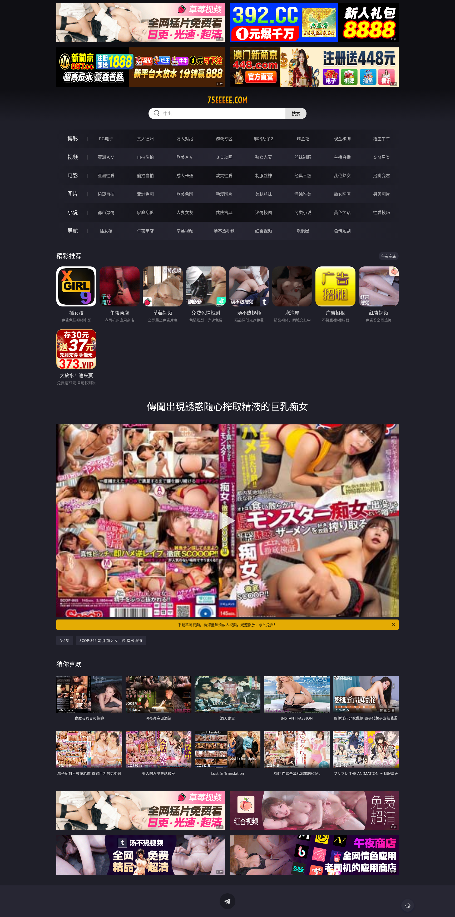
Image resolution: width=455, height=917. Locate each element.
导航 (72, 230)
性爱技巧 (381, 212)
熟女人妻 (263, 157)
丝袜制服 (302, 157)
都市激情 (106, 212)
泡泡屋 (302, 231)
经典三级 (302, 176)
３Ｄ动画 (224, 157)
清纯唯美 (302, 194)
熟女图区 (342, 194)
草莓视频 (184, 231)
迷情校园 (263, 212)
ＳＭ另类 (381, 157)
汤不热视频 (224, 231)
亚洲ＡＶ (106, 157)
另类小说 (302, 212)
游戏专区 (224, 139)
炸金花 (302, 139)
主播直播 (342, 157)
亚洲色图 (145, 194)
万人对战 (184, 139)
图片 (72, 193)
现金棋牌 (342, 139)
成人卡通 (184, 176)
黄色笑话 (342, 212)
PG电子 (106, 139)
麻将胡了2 (263, 139)
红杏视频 (263, 231)
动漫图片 (224, 194)
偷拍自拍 (145, 176)
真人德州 (145, 139)
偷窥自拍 (106, 194)
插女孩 (106, 231)
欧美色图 (184, 194)
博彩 (72, 138)
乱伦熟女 (342, 176)
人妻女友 (184, 212)
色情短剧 (342, 231)
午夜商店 (145, 231)
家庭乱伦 (145, 212)
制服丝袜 (263, 176)
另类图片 (381, 194)
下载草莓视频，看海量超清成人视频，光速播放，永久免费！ (227, 624)
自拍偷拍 (145, 157)
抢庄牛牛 (381, 139)
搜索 (296, 113)
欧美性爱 (224, 176)
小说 (72, 212)
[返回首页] (407, 905)
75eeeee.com (227, 100)
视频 (72, 157)
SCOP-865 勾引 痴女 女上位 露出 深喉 (111, 640)
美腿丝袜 (263, 194)
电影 (72, 175)
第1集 (65, 640)
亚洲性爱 (106, 176)
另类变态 (381, 176)
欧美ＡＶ (184, 157)
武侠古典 (224, 212)
